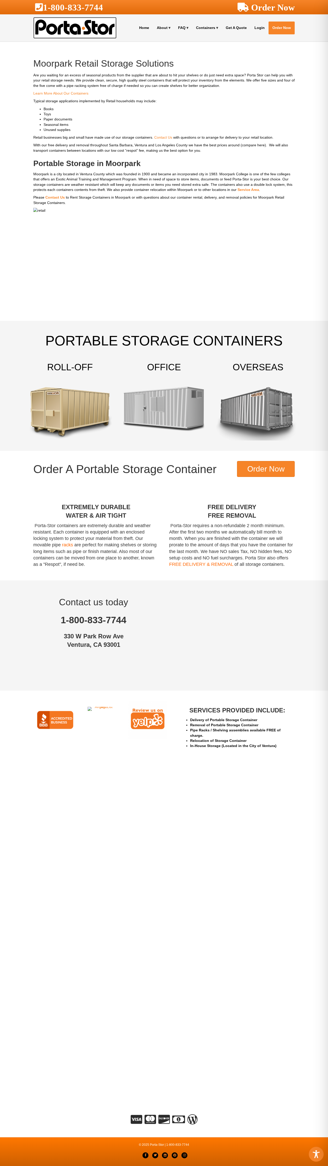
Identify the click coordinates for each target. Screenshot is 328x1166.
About (162, 28)
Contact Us (163, 137)
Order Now (281, 28)
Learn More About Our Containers (60, 93)
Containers (205, 28)
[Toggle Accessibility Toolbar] (316, 1154)
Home (144, 28)
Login (259, 28)
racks (67, 544)
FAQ (182, 28)
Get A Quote (236, 28)
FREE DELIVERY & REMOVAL (201, 564)
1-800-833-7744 (73, 7)
